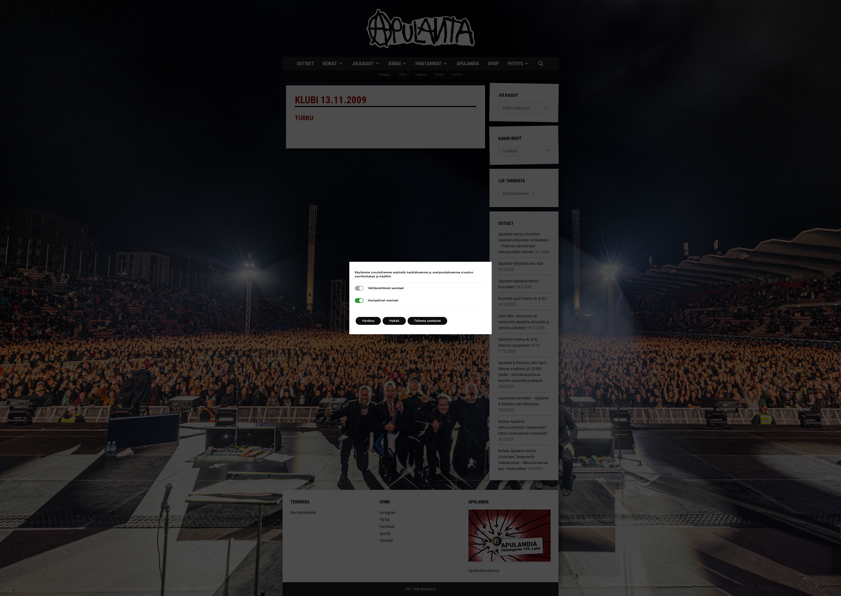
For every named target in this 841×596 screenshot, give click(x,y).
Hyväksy (368, 321)
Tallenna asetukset (427, 321)
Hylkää (394, 321)
